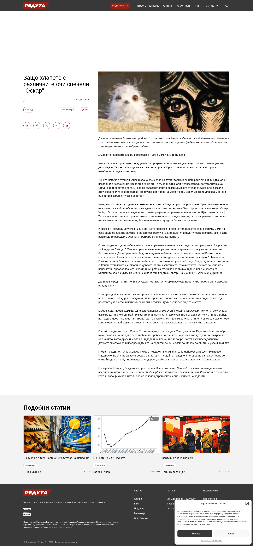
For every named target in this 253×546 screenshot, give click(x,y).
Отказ (231, 533)
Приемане (195, 533)
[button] (247, 503)
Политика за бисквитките (211, 541)
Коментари (183, 5)
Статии (167, 5)
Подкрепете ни (120, 5)
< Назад (29, 109)
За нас (210, 5)
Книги (197, 5)
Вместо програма (148, 5)
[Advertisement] (126, 39)
